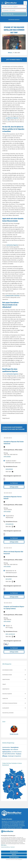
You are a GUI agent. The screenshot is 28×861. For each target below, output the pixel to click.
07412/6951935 (9, 524)
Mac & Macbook (14, 749)
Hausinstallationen (8, 712)
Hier (9, 120)
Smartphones (6, 679)
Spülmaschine (6, 752)
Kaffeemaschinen (7, 674)
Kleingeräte (5, 708)
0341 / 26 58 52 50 (10, 634)
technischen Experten (12, 245)
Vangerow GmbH (20, 821)
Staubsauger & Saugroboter (14, 756)
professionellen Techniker (13, 295)
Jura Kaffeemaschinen (17, 751)
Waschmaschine (6, 747)
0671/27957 (9, 579)
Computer (5, 698)
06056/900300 (9, 469)
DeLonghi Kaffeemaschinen (8, 753)
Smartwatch (5, 689)
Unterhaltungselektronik (9, 703)
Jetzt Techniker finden (13, 59)
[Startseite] (10, 2)
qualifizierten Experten (12, 118)
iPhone (10, 52)
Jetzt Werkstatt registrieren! (14, 19)
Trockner (18, 754)
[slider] (8, 438)
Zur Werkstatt (14, 483)
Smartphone (14, 747)
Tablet (4, 684)
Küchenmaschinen (7, 670)
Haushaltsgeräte (7, 693)
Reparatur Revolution (19, 824)
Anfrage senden (14, 487)
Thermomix (6, 749)
